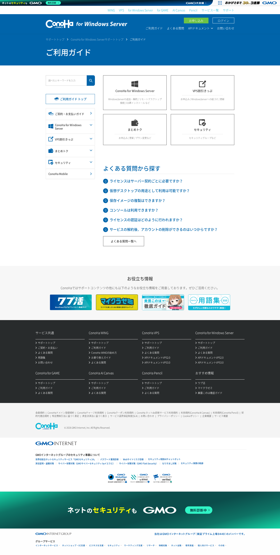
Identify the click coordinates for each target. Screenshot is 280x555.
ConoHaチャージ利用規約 (90, 412)
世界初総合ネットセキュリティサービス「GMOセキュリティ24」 (65, 459)
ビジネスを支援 (96, 545)
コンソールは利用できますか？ (134, 210)
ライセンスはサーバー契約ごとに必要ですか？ (146, 180)
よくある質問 (175, 28)
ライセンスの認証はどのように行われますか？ (146, 219)
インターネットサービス (46, 545)
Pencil (193, 10)
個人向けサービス (206, 545)
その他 (221, 545)
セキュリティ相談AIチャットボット (164, 459)
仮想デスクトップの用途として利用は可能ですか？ (150, 190)
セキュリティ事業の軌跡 (192, 463)
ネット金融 (176, 545)
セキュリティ (114, 545)
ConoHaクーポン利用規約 (120, 412)
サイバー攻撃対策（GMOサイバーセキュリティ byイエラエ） (86, 463)
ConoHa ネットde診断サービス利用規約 (157, 412)
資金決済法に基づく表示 (94, 416)
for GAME (162, 10)
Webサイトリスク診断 (133, 459)
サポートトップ (55, 39)
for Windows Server (140, 10)
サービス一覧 (210, 10)
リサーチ (151, 545)
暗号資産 (190, 545)
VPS (121, 10)
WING (111, 10)
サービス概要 (221, 416)
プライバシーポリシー (168, 416)
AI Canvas (179, 10)
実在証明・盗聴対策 (44, 463)
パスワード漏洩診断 (109, 459)
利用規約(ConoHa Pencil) (225, 412)
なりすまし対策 (169, 463)
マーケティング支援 (133, 545)
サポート (228, 10)
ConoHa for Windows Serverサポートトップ (97, 39)
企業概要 (206, 416)
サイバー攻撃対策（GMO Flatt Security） (138, 463)
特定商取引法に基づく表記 (65, 416)
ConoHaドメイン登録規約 (61, 412)
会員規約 (39, 412)
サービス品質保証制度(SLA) (124, 416)
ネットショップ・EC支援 (73, 545)
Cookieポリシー (191, 416)
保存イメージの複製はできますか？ (137, 200)
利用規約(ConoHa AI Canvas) (195, 412)
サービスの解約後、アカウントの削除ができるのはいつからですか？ (164, 229)
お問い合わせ (225, 28)
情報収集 (163, 545)
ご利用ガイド (154, 28)
